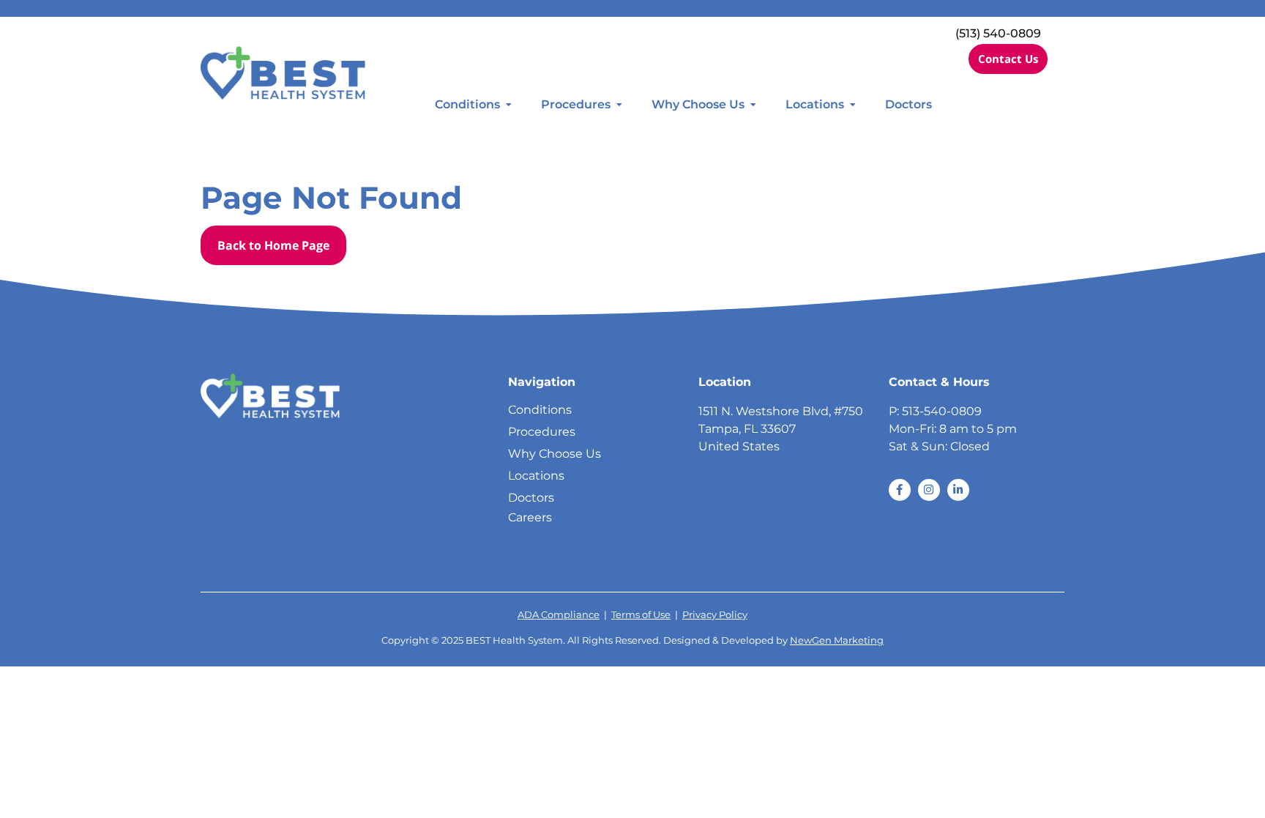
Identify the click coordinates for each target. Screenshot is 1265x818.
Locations (815, 104)
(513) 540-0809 (998, 33)
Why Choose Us (698, 104)
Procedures (576, 104)
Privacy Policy (714, 614)
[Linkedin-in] (958, 490)
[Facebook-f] (900, 490)
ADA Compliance (559, 614)
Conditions (467, 104)
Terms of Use (641, 614)
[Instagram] (929, 490)
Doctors (908, 104)
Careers (530, 517)
